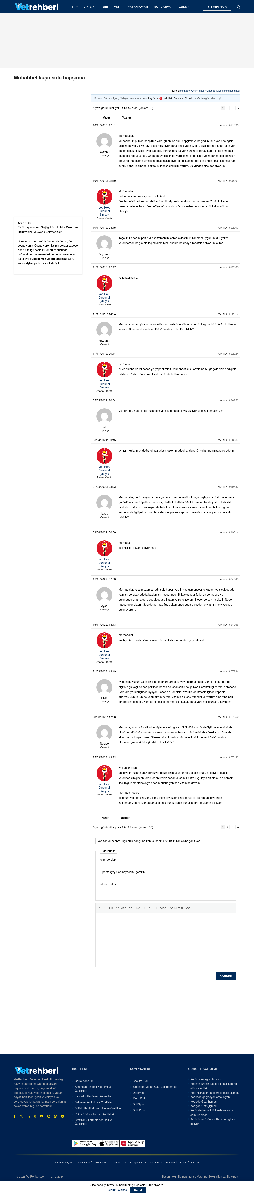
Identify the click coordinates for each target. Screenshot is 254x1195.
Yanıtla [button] (222, 125)
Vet (116, 7)
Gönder (226, 976)
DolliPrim (138, 1093)
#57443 (234, 757)
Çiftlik (89, 7)
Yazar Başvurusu (134, 1162)
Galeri (184, 7)
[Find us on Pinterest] (35, 1116)
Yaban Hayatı (138, 7)
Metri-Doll (139, 1098)
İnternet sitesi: (108, 884)
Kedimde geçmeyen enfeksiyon (210, 1097)
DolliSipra (139, 1104)
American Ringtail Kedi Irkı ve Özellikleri (93, 1089)
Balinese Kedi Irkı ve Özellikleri (94, 1102)
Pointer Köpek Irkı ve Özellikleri (94, 1114)
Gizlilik (183, 1162)
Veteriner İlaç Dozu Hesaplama (72, 1162)
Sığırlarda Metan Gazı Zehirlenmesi (155, 1087)
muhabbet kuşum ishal (191, 90)
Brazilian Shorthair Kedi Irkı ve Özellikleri (94, 1122)
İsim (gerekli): (108, 859)
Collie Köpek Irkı (85, 1081)
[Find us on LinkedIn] (28, 1116)
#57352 (234, 717)
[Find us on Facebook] (15, 1116)
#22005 (234, 267)
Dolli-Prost (139, 1110)
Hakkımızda (100, 1162)
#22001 (234, 180)
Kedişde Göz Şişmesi (203, 1101)
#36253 (234, 400)
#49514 (234, 532)
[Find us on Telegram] (62, 1116)
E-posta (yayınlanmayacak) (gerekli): (123, 872)
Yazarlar (115, 1162)
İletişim (194, 1162)
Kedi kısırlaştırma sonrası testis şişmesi (214, 1093)
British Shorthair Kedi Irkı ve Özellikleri (98, 1108)
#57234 (234, 671)
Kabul (138, 1190)
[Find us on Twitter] (21, 1116)
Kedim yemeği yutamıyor (205, 1079)
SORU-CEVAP (163, 7)
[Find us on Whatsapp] (55, 1116)
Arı (105, 7)
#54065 (234, 624)
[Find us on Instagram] (48, 1116)
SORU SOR (218, 6)
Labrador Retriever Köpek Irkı (93, 1096)
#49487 (234, 486)
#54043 (234, 579)
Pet (72, 7)
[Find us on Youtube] (41, 1116)
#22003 (234, 227)
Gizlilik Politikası (117, 1190)
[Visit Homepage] (37, 6)
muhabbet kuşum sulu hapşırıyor (222, 90)
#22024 (234, 353)
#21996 (234, 125)
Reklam (170, 1162)
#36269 (234, 440)
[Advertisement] (127, 40)
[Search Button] (238, 6)
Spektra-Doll (140, 1081)
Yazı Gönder (155, 1162)
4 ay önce (153, 98)
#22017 (234, 314)
